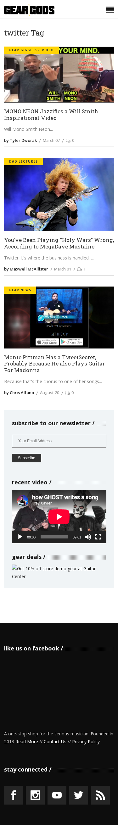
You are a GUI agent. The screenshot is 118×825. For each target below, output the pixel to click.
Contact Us (55, 741)
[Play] (20, 537)
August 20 (49, 392)
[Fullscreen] (98, 537)
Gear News (20, 290)
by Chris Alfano (19, 392)
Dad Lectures (23, 161)
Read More (26, 741)
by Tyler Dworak (20, 140)
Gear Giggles (23, 50)
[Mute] (88, 537)
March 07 (51, 140)
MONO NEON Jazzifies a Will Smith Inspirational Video (51, 114)
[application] (59, 516)
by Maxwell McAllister (26, 269)
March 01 (62, 269)
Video (48, 50)
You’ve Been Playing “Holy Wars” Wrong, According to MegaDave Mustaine (59, 243)
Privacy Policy (86, 741)
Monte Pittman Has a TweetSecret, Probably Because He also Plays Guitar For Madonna (54, 364)
